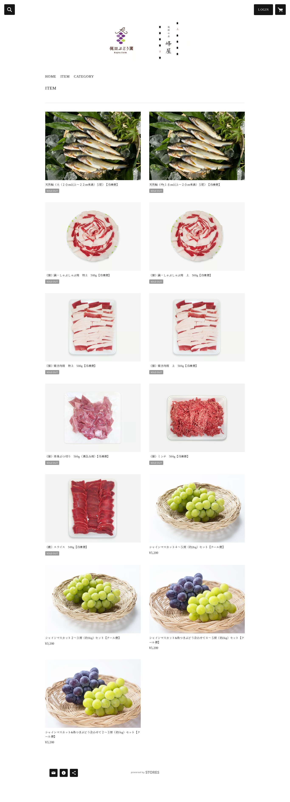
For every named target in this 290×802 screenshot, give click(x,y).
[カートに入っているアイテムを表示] (280, 9)
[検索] (9, 9)
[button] (263, 9)
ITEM (65, 76)
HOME (50, 76)
